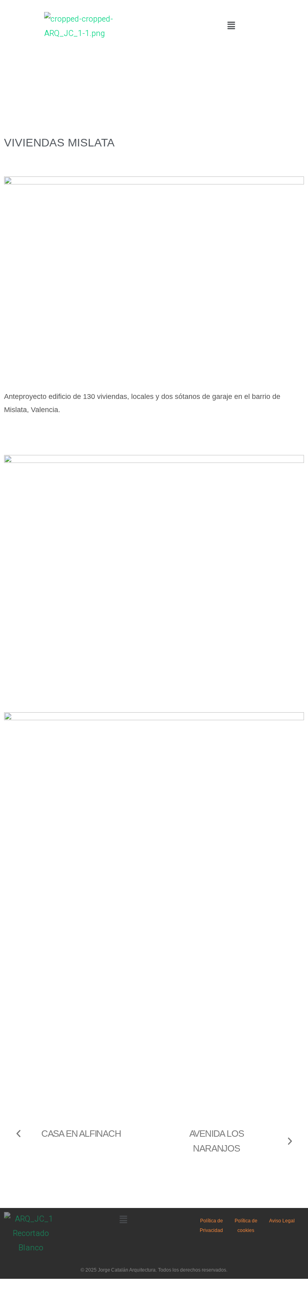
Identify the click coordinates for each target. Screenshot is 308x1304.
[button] (231, 25)
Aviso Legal (282, 1221)
